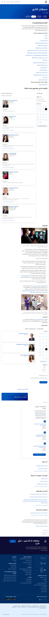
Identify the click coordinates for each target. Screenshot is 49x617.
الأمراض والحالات (43, 5)
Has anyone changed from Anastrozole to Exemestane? (41, 436)
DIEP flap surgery (44, 478)
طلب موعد (44, 12)
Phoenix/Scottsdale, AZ (42, 101)
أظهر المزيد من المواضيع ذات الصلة (41, 471)
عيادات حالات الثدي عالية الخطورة (40, 75)
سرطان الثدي (39, 9)
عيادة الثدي (45, 77)
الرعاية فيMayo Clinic (28, 16)
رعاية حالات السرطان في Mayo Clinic (39, 57)
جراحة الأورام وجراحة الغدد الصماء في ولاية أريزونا (37, 52)
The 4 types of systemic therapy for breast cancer (38, 496)
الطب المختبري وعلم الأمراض (41, 43)
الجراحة (46, 38)
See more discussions (39, 454)
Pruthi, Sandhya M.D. (24, 355)
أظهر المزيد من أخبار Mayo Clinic (41, 505)
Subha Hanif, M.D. (12, 116)
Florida (44, 367)
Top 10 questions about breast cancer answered (38, 494)
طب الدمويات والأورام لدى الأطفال (40, 62)
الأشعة (45, 35)
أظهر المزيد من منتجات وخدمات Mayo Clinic (39, 515)
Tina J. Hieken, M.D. (12, 153)
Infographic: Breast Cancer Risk (41, 465)
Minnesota (44, 369)
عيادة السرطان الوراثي (42, 79)
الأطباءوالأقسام (33, 16)
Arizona (44, 366)
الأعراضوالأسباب (45, 16)
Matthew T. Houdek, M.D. (14, 206)
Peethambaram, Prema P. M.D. (22, 344)
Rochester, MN (41, 99)
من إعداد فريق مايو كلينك (43, 375)
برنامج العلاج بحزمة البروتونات (41, 48)
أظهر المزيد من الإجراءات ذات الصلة (41, 486)
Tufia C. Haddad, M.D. (13, 100)
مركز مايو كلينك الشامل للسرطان (40, 286)
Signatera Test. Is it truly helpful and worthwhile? (40, 425)
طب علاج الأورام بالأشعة (42, 65)
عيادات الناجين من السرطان (41, 72)
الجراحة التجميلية (44, 40)
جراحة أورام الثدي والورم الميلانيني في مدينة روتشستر (36, 55)
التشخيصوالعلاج (39, 16)
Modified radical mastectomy (42, 484)
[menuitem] (44, 16)
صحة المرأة (45, 60)
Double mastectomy (43, 481)
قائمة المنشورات (39, 319)
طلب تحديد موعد (43, 382)
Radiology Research (43, 84)
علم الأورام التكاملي (43, 70)
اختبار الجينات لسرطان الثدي (42, 468)
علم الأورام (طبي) (43, 67)
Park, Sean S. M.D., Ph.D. (23, 333)
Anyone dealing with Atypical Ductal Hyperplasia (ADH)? (39, 447)
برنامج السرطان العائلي (42, 45)
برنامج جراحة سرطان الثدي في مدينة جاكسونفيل (37, 50)
